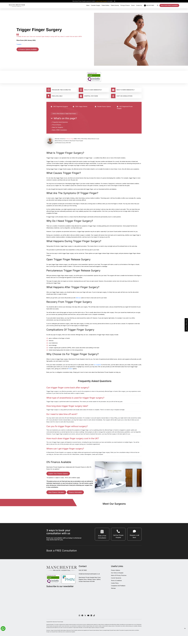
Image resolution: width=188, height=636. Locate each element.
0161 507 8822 (83, 570)
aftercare (78, 297)
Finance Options (115, 570)
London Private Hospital (101, 1)
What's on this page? (65, 118)
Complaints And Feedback (118, 585)
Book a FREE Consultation (59, 130)
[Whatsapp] (3, 628)
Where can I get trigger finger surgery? (65, 448)
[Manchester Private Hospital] (61, 568)
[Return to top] (185, 628)
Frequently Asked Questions (60, 122)
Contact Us (139, 5)
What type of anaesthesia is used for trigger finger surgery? (75, 398)
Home (54, 113)
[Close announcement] (115, 1)
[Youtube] (88, 615)
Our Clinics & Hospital (117, 573)
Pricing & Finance (125, 5)
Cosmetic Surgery (95, 5)
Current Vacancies (116, 578)
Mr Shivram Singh (69, 138)
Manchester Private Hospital (58, 621)
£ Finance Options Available (28, 49)
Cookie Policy (115, 583)
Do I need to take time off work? (61, 414)
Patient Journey (115, 5)
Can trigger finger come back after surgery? (67, 387)
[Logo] (17, 5)
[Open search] (157, 5)
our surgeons (97, 364)
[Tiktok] (94, 615)
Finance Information (75, 492)
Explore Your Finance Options (58, 473)
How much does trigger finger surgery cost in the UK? (72, 438)
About (87, 5)
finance (70, 368)
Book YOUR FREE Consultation (169, 5)
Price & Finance (56, 124)
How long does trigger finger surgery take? (67, 406)
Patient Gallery (105, 5)
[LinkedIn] (91, 615)
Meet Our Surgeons (57, 127)
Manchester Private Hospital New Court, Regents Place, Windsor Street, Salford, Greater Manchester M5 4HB (90, 579)
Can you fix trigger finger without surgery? (67, 426)
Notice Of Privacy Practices (118, 575)
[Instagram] (79, 615)
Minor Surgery (60, 113)
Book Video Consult (186, 325)
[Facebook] (82, 615)
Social (133, 5)
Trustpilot (19, 44)
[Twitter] (85, 615)
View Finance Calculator (56, 492)
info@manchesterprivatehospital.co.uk (89, 574)
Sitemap (113, 588)
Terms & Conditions (116, 580)
